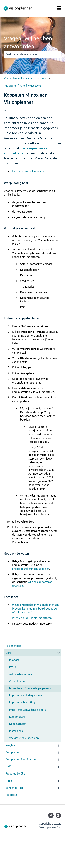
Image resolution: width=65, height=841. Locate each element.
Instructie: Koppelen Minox (28, 171)
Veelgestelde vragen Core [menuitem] (24, 737)
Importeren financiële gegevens (23, 85)
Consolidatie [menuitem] (17, 681)
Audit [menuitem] (9, 780)
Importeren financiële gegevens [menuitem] (30, 688)
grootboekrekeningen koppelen (30, 568)
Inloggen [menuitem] (14, 659)
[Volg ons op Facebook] (51, 815)
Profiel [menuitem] (13, 666)
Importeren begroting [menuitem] (22, 702)
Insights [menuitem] (10, 745)
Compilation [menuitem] (13, 752)
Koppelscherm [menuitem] (17, 723)
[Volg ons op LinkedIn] (58, 815)
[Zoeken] (58, 54)
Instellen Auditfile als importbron (32, 617)
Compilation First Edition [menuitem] (21, 759)
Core (43, 78)
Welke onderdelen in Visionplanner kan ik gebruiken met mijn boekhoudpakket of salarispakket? (35, 608)
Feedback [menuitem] (11, 794)
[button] (58, 653)
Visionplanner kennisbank (19, 78)
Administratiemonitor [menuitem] (22, 674)
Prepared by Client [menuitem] (17, 773)
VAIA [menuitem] (9, 766)
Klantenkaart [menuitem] (17, 716)
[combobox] (29, 54)
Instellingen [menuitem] (16, 730)
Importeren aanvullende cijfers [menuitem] (27, 709)
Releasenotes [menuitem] (14, 645)
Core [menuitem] (8, 652)
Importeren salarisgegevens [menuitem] (25, 695)
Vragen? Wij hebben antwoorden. (28, 42)
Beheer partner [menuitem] (14, 787)
